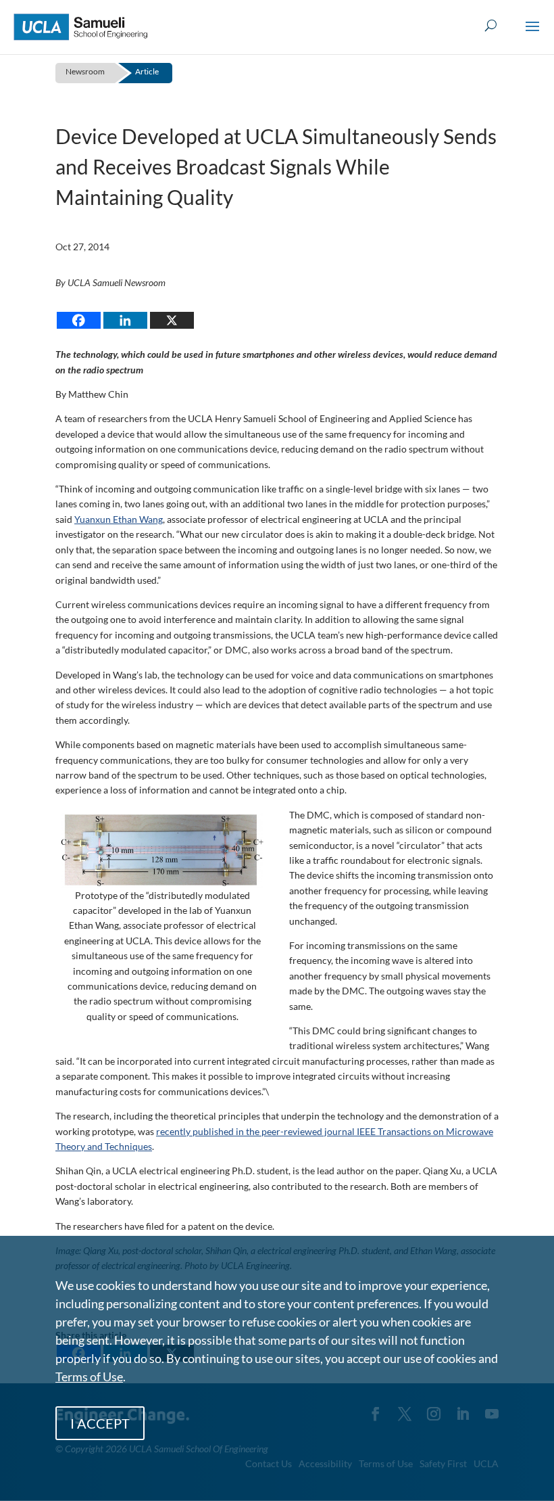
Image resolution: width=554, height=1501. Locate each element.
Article (147, 71)
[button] (532, 35)
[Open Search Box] (490, 26)
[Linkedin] (125, 320)
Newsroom (85, 71)
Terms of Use (89, 1376)
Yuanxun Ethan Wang (118, 519)
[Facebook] (79, 320)
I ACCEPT (100, 1423)
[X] (172, 320)
